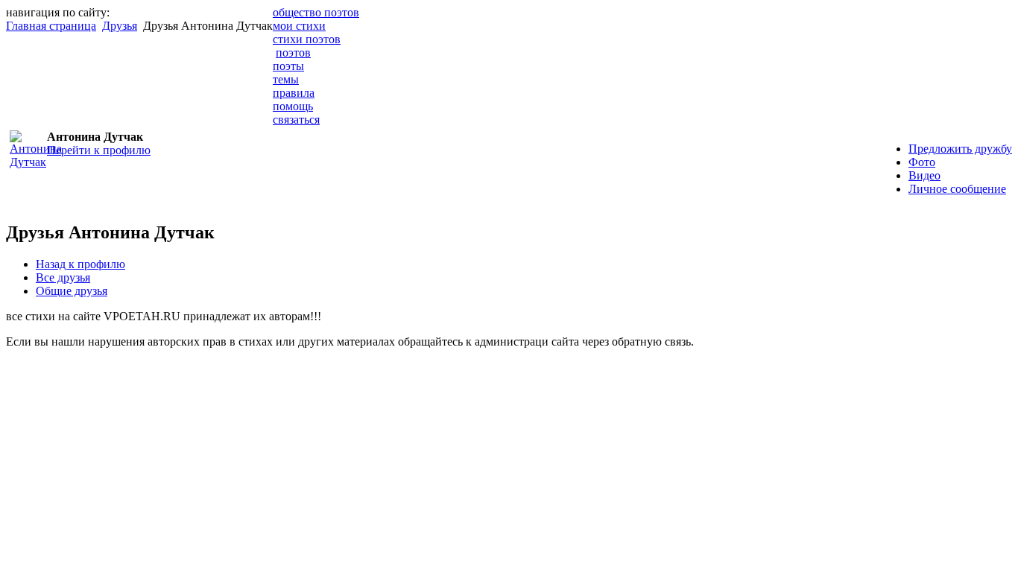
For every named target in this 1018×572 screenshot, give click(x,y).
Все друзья (63, 277)
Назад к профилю (80, 264)
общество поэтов (316, 12)
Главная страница (51, 25)
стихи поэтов (307, 39)
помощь (293, 106)
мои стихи (299, 25)
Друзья (119, 25)
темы (286, 79)
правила (293, 92)
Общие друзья (71, 291)
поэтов (293, 52)
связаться (296, 119)
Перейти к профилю (99, 150)
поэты (288, 66)
